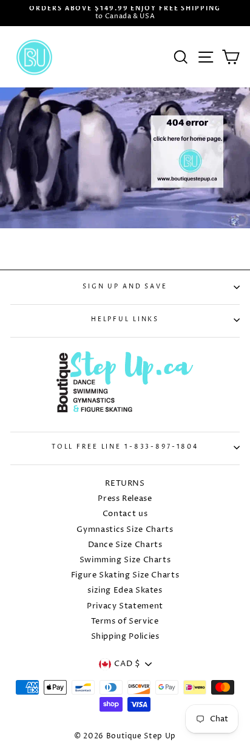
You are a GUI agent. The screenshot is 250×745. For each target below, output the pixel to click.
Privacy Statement (125, 606)
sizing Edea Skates (124, 590)
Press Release (125, 499)
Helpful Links (125, 320)
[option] (125, 13)
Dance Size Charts (125, 545)
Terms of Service (124, 621)
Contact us (125, 514)
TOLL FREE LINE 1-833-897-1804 (125, 447)
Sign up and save (125, 287)
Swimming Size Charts (125, 560)
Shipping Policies (125, 636)
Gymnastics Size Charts (124, 530)
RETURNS (124, 483)
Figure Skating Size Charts (125, 575)
